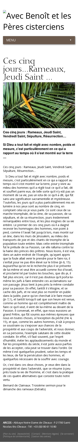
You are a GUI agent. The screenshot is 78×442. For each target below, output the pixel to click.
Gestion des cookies (41, 436)
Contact (35, 433)
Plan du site (9, 433)
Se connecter (67, 433)
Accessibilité (23, 433)
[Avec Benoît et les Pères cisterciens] (39, 17)
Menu (11, 40)
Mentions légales (50, 433)
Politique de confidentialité (16, 436)
